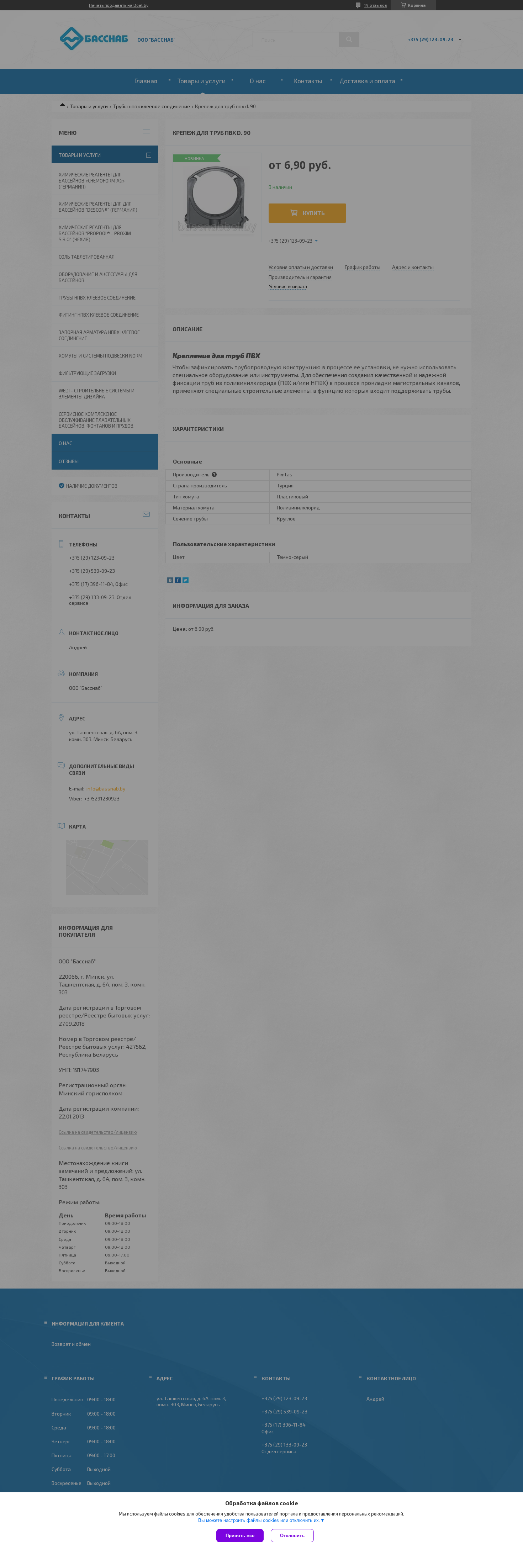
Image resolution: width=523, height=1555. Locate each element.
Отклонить (292, 1535)
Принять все (240, 1535)
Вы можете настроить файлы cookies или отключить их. (259, 1520)
